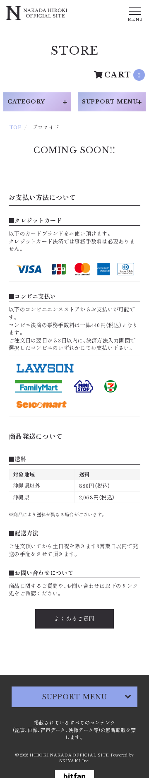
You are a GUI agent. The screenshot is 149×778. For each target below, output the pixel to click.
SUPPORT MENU (74, 697)
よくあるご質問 (74, 618)
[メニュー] (135, 14)
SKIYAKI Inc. (74, 760)
